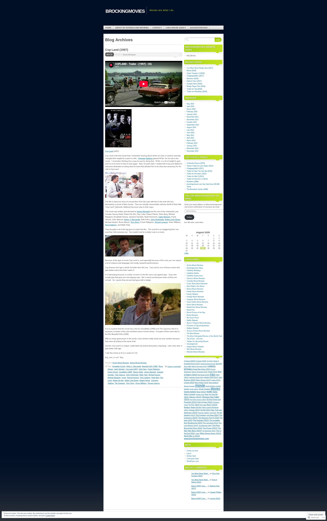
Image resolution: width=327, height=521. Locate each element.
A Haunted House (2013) (196, 163)
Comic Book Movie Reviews (197, 284)
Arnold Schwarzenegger (207, 364)
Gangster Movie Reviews (196, 299)
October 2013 (192, 122)
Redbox (187, 407)
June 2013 (190, 133)
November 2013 (192, 119)
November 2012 (192, 151)
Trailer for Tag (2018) (194, 89)
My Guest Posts (193, 318)
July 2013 (190, 130)
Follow (189, 217)
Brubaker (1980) (192, 182)
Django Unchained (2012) (200, 372)
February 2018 (192, 112)
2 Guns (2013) (190, 361)
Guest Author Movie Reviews (197, 302)
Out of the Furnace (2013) (198, 399)
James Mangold (143, 211)
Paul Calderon (111, 225)
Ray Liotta (203, 405)
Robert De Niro (118, 380)
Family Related (192, 294)
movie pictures (211, 386)
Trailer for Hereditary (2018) (197, 91)
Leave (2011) (215, 380)
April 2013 (190, 138)
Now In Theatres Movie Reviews (199, 323)
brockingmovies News (195, 268)
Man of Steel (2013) (201, 383)
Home (108, 28)
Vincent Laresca (161, 222)
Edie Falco (143, 369)
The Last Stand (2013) (210, 423)
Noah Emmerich (133, 378)
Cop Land (109, 151)
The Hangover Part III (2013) (208, 418)
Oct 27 (109, 55)
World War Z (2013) (192, 436)
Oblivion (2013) (195, 397)
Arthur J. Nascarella (132, 219)
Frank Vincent (113, 372)
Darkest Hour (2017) (194, 81)
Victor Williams (141, 383)
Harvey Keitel (138, 372)
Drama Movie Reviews (138, 363)
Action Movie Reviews (121, 363)
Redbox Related (192, 328)
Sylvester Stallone (145, 158)
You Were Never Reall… (200, 473)
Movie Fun (191, 310)
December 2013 (192, 117)
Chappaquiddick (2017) (195, 76)
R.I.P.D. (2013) (194, 405)
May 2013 (190, 135)
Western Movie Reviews (196, 352)
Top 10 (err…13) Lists (195, 339)
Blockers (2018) (192, 78)
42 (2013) (210, 361)
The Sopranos (120, 383)
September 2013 (193, 125)
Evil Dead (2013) (203, 375)
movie (124, 378)
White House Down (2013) (210, 433)
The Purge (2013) (210, 428)
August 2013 (191, 127)
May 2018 (190, 104)
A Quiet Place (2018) (194, 84)
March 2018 (191, 109)
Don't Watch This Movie (195, 286)
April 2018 (190, 106)
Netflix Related (192, 320)
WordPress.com (193, 461)
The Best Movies (193, 333)
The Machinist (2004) (205, 425)
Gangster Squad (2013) (196, 377)
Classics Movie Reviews (196, 278)
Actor (215, 361)
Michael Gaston (154, 375)
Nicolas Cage (200, 394)
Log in (189, 453)
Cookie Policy (50, 516)
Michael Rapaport (114, 378)
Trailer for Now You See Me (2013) (199, 171)
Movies (215, 388)
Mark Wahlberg (213, 382)
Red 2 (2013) (212, 405)
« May (186, 253)
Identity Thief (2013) (211, 377)
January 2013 (192, 146)
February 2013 (192, 143)
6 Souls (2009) (201, 361)
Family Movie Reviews (195, 291)
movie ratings (194, 389)
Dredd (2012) (212, 372)
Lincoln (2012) (189, 383)
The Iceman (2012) (201, 420)
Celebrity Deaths (193, 273)
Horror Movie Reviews (195, 305)
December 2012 (192, 148)
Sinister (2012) (194, 410)
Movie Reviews (192, 315)
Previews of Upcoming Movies (198, 326)
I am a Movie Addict (176, 28)
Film (212, 374)
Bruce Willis (187, 366)
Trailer (197, 433)
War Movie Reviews (194, 349)
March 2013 (191, 140)
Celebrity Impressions (195, 276)
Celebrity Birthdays (194, 270)
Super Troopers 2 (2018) (196, 73)
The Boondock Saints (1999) (197, 189)
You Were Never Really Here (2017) (200, 68)
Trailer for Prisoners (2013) (196, 174)
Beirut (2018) (191, 71)
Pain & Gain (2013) (205, 402)
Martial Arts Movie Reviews (197, 307)
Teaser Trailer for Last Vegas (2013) (200, 166)
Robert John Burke (172, 219)
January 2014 (192, 114)
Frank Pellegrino (154, 369)
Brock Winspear (129, 55)
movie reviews (204, 389)
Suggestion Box (199, 28)
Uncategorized (192, 344)
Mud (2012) (201, 392)
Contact (157, 28)
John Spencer (120, 375)
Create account (192, 451)
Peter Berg (155, 378)
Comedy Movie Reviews (196, 281)
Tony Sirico (135, 222)
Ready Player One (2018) (196, 86)
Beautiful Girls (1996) (150, 366)
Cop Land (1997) (116, 49)
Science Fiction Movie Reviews (198, 331)
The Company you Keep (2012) (207, 415)
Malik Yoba (143, 375)
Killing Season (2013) (203, 380)
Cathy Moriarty (164, 217)
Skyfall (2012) (205, 410)
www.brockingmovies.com (196, 438)
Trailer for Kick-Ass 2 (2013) (197, 179)
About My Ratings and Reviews (132, 28)
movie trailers (190, 392)
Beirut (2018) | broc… (199, 486)
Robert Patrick (144, 380)
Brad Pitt (219, 364)
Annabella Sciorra (118, 366)
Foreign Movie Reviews (195, 297)
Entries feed (191, 456)
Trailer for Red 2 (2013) (195, 176)
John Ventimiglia (157, 219)
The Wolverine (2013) (209, 431)
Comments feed (192, 459)
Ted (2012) (213, 413)
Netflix (209, 392)
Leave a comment (174, 367)
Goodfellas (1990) (125, 372)
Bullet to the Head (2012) (199, 366)
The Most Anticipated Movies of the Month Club (204, 336)
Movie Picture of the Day (196, 312)
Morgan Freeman (189, 386)
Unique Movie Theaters (195, 347)
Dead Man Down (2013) (202, 369)
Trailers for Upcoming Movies (197, 341)
